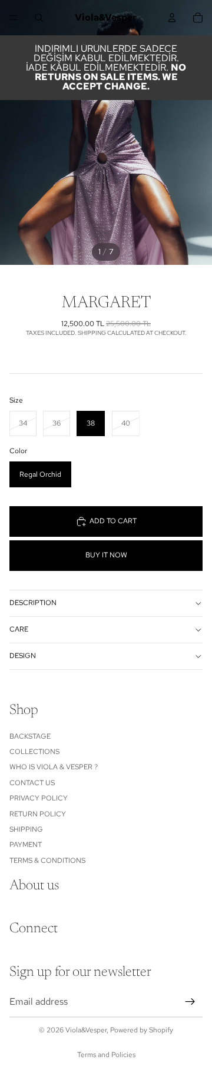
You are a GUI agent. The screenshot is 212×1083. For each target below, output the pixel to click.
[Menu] (13, 17)
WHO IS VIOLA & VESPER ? (53, 767)
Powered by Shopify (141, 1030)
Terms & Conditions (47, 860)
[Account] (172, 18)
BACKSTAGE (30, 735)
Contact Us (32, 782)
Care (18, 629)
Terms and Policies (106, 1054)
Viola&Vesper (86, 1030)
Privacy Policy (38, 798)
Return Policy (37, 813)
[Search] (39, 18)
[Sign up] (190, 1001)
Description (33, 602)
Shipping (26, 829)
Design (22, 655)
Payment (25, 844)
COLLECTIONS (34, 751)
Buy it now (106, 555)
